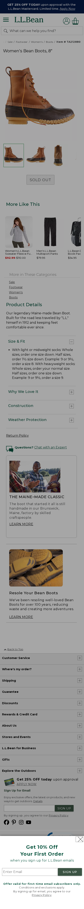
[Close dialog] (79, 839)
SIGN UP (70, 872)
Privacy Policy (41, 895)
